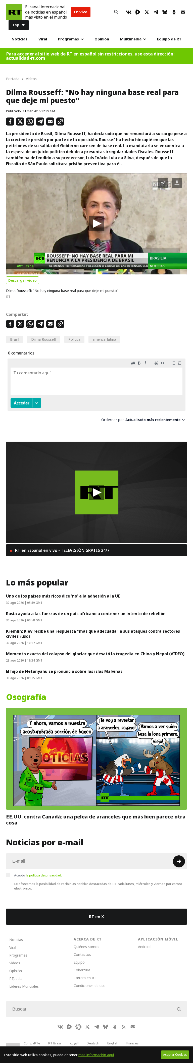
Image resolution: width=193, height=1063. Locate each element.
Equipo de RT (169, 39)
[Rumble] (138, 12)
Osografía (26, 697)
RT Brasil (55, 1043)
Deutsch (93, 1043)
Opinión (101, 39)
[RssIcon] (124, 1027)
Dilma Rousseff (43, 339)
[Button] (116, 12)
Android (144, 946)
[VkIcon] (129, 12)
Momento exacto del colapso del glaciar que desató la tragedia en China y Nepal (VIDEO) (95, 654)
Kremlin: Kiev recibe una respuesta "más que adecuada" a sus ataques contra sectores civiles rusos (93, 633)
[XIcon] (147, 12)
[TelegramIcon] (156, 12)
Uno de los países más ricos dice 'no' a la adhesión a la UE (63, 596)
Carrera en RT (85, 977)
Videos (14, 963)
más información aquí (96, 1054)
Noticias (19, 39)
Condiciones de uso (90, 985)
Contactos (82, 954)
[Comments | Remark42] (96, 392)
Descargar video (22, 280)
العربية (74, 1043)
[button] (96, 223)
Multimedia (130, 39)
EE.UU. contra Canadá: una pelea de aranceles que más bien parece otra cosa (95, 819)
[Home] (14, 12)
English (112, 1043)
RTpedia (15, 978)
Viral (42, 39)
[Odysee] (78, 1027)
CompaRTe (32, 1043)
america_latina (104, 339)
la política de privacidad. (44, 875)
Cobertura (82, 970)
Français (132, 1043)
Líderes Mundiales (24, 986)
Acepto (38, 875)
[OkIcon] (174, 12)
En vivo (80, 12)
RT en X (96, 917)
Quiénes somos (86, 946)
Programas (68, 39)
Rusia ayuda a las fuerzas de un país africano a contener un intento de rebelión (86, 614)
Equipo (79, 962)
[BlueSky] (165, 12)
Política (74, 339)
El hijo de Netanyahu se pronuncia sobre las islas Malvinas (64, 671)
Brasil (14, 339)
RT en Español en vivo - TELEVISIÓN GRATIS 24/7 (61, 550)
